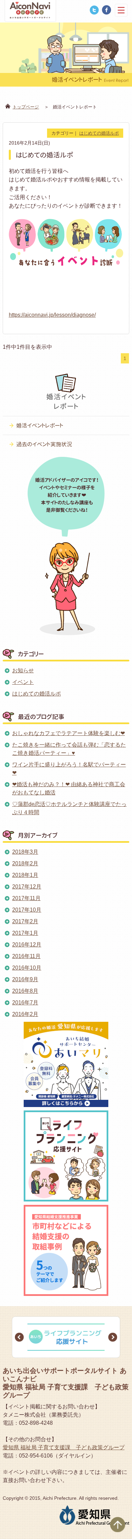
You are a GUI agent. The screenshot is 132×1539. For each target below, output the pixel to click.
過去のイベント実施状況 (44, 444)
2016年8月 (25, 991)
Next (112, 1337)
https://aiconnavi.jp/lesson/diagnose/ (52, 315)
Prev (19, 1337)
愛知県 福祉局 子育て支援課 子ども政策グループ (64, 1447)
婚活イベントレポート (39, 425)
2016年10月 (26, 968)
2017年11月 (26, 898)
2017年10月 (26, 910)
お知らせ (23, 670)
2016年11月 (26, 956)
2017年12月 (26, 887)
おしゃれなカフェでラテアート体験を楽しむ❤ (68, 733)
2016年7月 (25, 1002)
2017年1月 (25, 933)
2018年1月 (25, 875)
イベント (23, 682)
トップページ (26, 106)
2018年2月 (25, 863)
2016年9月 (25, 979)
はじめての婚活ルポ (99, 133)
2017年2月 (25, 921)
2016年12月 (26, 944)
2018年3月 (25, 852)
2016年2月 (25, 1014)
